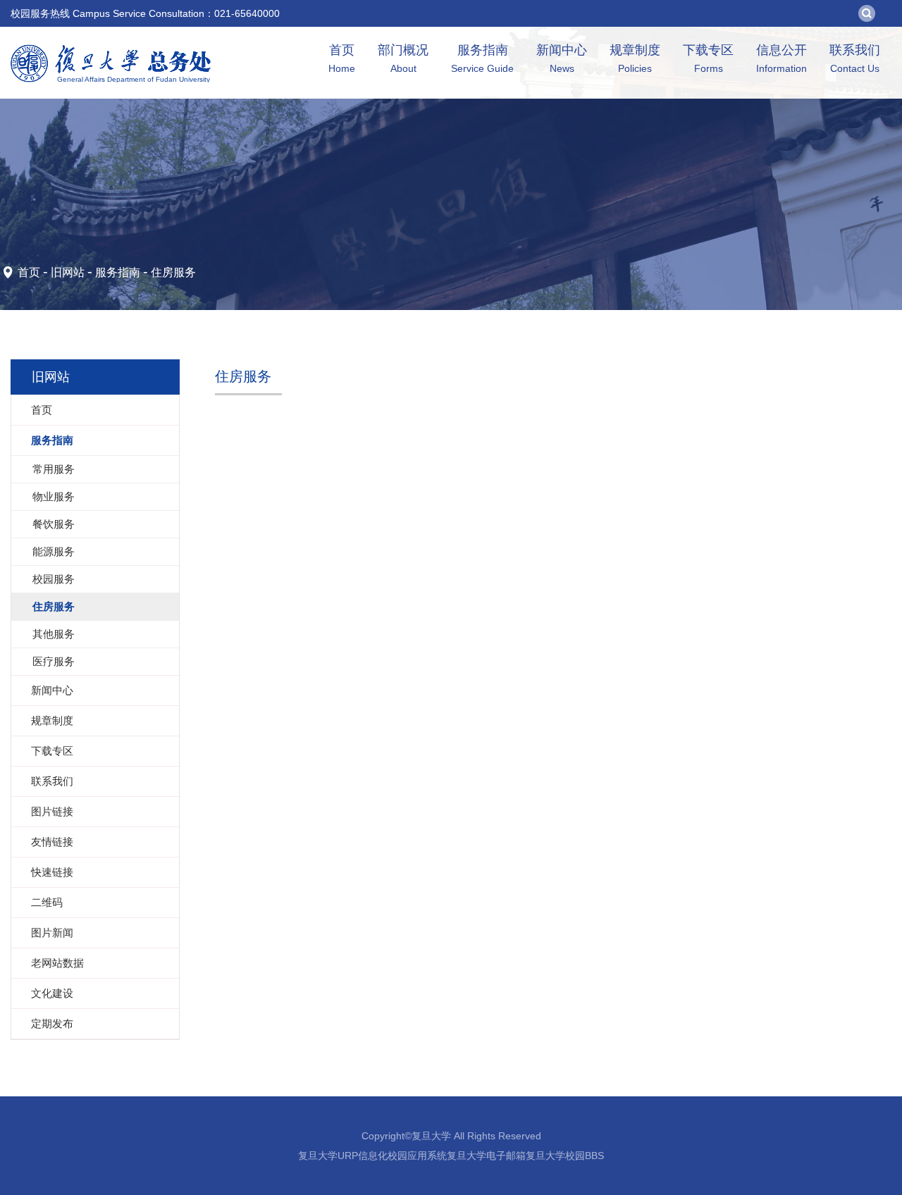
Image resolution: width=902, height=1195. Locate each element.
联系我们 (854, 58)
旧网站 (68, 272)
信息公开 (781, 58)
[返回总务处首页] (111, 49)
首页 (341, 58)
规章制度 (635, 58)
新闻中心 (561, 58)
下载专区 (708, 58)
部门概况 (403, 58)
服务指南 (482, 58)
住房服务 (173, 272)
